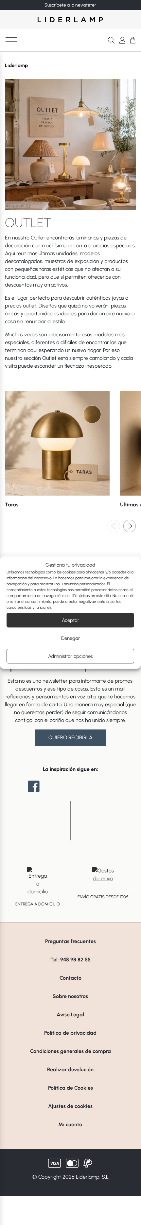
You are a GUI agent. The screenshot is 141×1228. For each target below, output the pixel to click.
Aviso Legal (70, 1014)
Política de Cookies (70, 1088)
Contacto (70, 978)
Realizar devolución (70, 1069)
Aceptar (70, 620)
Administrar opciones (70, 656)
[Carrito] (132, 40)
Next (129, 526)
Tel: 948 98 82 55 (70, 959)
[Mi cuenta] (122, 40)
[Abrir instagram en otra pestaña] (70, 786)
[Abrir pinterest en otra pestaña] (107, 786)
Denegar (70, 638)
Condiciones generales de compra (70, 1051)
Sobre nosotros (70, 996)
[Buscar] (111, 40)
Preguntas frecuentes (70, 941)
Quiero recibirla (70, 737)
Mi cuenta (70, 1124)
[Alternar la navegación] (11, 39)
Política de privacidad (70, 1033)
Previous (114, 526)
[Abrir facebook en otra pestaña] (33, 786)
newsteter (85, 5)
